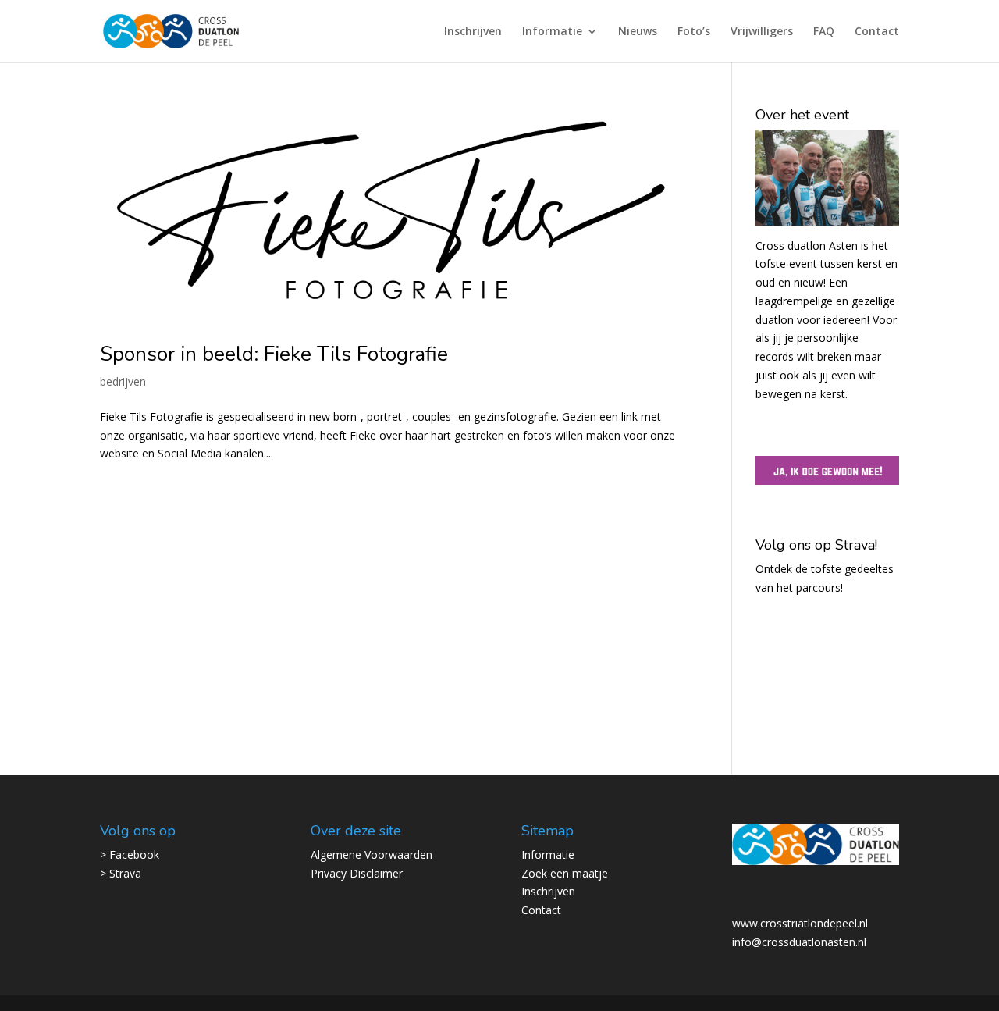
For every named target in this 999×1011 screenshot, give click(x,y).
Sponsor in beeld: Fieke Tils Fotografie (274, 354)
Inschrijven (473, 32)
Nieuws (637, 32)
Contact (877, 32)
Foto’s (693, 32)
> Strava (120, 873)
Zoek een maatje (564, 873)
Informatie (552, 32)
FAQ (823, 32)
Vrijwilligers (762, 32)
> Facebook (129, 854)
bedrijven (123, 381)
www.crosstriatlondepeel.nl (800, 923)
